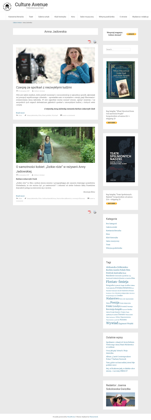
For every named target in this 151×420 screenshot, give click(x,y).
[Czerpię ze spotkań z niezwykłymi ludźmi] (55, 83)
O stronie (123, 17)
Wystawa (123, 320)
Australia (118, 273)
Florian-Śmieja (117, 282)
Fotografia (110, 285)
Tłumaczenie (129, 314)
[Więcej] (120, 399)
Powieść (124, 306)
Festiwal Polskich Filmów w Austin (118, 278)
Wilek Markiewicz (110, 317)
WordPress (71, 417)
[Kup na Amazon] (120, 98)
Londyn (120, 295)
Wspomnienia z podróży (112, 320)
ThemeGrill (94, 417)
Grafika (127, 285)
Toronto (121, 314)
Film (40, 115)
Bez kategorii (111, 224)
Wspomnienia (125, 317)
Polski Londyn (113, 306)
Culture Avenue (39, 91)
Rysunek (124, 309)
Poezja (114, 302)
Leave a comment (68, 115)
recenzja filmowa (78, 198)
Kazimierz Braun (128, 291)
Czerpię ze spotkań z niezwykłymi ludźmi (44, 87)
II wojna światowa (123, 288)
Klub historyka (60, 17)
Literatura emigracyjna (122, 293)
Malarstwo (112, 298)
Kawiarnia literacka (16, 17)
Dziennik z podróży (122, 276)
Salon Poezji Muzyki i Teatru (116, 312)
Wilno (118, 317)
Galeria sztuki (43, 17)
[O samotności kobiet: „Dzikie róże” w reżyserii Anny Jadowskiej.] (55, 162)
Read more (20, 113)
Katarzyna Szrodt (116, 290)
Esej (130, 276)
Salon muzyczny (87, 17)
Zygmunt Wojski (125, 323)
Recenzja (130, 306)
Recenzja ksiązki (114, 309)
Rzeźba (129, 309)
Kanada (108, 291)
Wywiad (55, 115)
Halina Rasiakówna (49, 198)
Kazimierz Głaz (110, 293)
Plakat (108, 303)
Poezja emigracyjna (125, 303)
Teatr (31, 17)
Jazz (133, 288)
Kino (73, 17)
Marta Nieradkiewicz (64, 198)
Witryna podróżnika (106, 17)
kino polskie (46, 115)
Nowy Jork (122, 299)
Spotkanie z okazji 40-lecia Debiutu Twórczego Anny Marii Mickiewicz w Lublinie (120, 344)
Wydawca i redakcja (140, 17)
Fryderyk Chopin (119, 285)
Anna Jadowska (32, 115)
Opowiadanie (129, 299)
